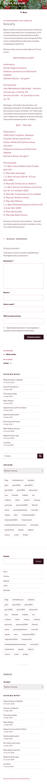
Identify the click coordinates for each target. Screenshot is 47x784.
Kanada (15, 495)
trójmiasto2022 (28, 515)
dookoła (31, 480)
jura (6, 495)
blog (6, 480)
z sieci (16, 535)
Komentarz (8, 261)
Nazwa (6, 293)
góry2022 (16, 485)
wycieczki (34, 525)
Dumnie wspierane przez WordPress (16, 779)
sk (31, 21)
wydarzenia (21, 239)
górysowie (33, 490)
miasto (26, 500)
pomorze (8, 505)
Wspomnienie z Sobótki (13, 380)
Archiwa (6, 682)
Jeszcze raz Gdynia (10, 387)
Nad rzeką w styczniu (11, 429)
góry (6, 485)
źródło (25, 535)
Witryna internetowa (12, 316)
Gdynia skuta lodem (11, 415)
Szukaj (6, 556)
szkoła (7, 515)
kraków (25, 495)
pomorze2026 (22, 505)
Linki (5, 586)
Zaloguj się (7, 674)
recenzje (11, 239)
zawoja (21, 530)
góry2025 (9, 490)
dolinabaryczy (18, 480)
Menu (25, 12)
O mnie (6, 576)
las (33, 495)
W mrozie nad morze (11, 422)
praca (7, 510)
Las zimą (6, 443)
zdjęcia (30, 530)
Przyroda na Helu (10, 394)
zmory (7, 535)
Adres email (9, 304)
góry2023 (29, 485)
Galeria (6, 581)
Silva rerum (14, 3)
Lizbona (8, 500)
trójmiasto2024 (11, 520)
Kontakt (6, 590)
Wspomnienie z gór (11, 436)
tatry (16, 515)
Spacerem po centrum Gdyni (14, 408)
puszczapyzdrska (20, 510)
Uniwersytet (27, 520)
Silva (5, 572)
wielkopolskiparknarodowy (15, 525)
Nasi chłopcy (8, 401)
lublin (17, 500)
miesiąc (37, 500)
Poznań (35, 505)
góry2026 (21, 490)
